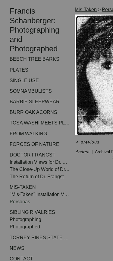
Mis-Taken (25, 187)
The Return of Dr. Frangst (40, 176)
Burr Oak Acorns (35, 112)
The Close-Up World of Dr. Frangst (40, 169)
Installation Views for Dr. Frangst (40, 162)
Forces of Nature (36, 144)
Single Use (25, 80)
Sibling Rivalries (34, 212)
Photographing (28, 219)
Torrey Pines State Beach (40, 237)
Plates (20, 70)
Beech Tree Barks (35, 59)
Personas (21, 202)
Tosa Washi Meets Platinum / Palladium (40, 123)
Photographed (27, 227)
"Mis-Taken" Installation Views (40, 194)
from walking (30, 134)
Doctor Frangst (34, 155)
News (18, 248)
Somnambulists (33, 91)
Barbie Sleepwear (36, 102)
